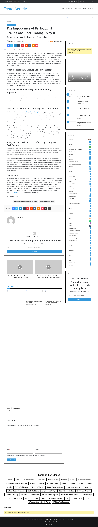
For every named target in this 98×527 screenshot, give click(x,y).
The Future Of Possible (83, 108)
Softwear (71, 265)
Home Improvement (74, 156)
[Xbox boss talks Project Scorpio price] (72, 117)
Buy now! (28, 1)
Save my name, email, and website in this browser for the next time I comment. (26, 455)
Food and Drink (72, 188)
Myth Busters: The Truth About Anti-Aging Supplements (53, 301)
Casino (70, 245)
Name (8, 443)
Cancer (70, 257)
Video (70, 243)
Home (6, 1)
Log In (84, 8)
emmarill (11, 41)
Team (15, 1)
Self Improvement (73, 233)
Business (71, 139)
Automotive (72, 176)
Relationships (72, 228)
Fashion (71, 154)
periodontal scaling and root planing (26, 201)
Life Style (71, 166)
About (10, 1)
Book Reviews (72, 235)
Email (8, 449)
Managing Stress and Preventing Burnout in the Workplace (13, 408)
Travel (70, 220)
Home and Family (73, 193)
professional (17, 192)
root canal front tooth (47, 201)
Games (70, 223)
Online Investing (73, 238)
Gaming (71, 181)
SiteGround (70, 519)
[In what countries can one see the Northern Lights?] (72, 97)
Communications (73, 240)
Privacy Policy (69, 8)
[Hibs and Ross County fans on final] (72, 124)
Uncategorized (72, 151)
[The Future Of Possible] (72, 110)
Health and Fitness (16, 20)
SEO (70, 255)
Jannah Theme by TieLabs (52, 519)
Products (71, 174)
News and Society (73, 206)
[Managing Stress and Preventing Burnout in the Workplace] (15, 348)
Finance (71, 171)
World (19, 1)
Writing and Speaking (74, 179)
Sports (70, 252)
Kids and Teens (72, 196)
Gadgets (71, 211)
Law (70, 260)
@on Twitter (8, 507)
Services (71, 144)
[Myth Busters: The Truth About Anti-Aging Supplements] (53, 295)
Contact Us (78, 8)
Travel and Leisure (73, 161)
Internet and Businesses (75, 169)
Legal (70, 208)
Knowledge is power (82, 101)
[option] (79, 74)
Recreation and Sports (74, 230)
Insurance (71, 215)
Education (71, 250)
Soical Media (72, 262)
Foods (70, 225)
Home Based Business (74, 203)
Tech (23, 1)
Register (90, 8)
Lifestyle (71, 159)
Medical (71, 191)
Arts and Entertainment (74, 183)
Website (37, 449)
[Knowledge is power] (72, 104)
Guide (70, 186)
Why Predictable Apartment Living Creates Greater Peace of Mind (79, 79)
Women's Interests (73, 201)
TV (69, 247)
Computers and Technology (75, 149)
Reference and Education (75, 164)
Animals (71, 213)
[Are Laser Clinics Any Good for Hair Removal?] (34, 295)
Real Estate (71, 198)
